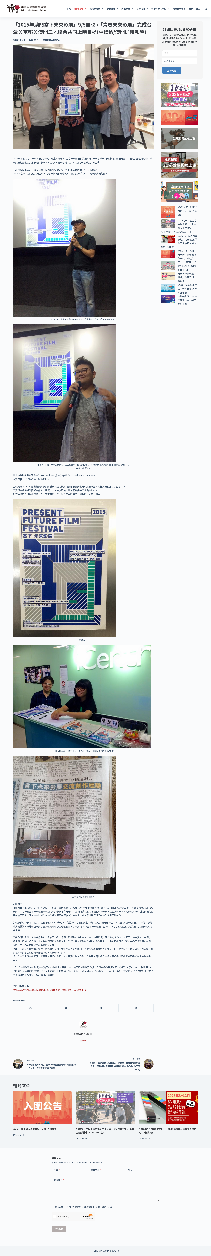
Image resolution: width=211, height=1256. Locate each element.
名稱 (57, 1170)
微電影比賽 (94, 8)
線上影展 (125, 8)
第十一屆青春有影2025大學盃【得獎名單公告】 (187, 265)
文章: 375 (83, 1040)
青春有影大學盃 (158, 8)
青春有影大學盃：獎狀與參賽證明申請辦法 (187, 277)
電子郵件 (96, 1170)
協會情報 (47, 39)
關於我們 (140, 8)
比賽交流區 (194, 8)
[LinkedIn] (136, 1008)
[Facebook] (30, 1008)
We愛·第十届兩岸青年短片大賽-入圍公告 (187, 211)
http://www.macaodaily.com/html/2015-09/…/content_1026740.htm (50, 989)
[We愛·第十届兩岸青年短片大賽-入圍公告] (42, 1108)
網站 (129, 1170)
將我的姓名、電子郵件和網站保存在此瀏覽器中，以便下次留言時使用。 (85, 1206)
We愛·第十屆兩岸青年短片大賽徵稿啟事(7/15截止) (187, 254)
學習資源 (111, 8)
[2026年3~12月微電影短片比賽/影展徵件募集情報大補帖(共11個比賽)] (168, 1108)
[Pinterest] (101, 1008)
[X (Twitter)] (65, 1008)
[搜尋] (206, 9)
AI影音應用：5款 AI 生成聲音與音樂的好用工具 (187, 300)
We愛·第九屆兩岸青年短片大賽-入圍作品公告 (187, 288)
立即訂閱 (172, 70)
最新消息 (78, 8)
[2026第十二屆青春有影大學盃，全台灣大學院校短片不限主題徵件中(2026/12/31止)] (105, 1108)
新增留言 (59, 1180)
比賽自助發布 (179, 8)
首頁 (69, 8)
